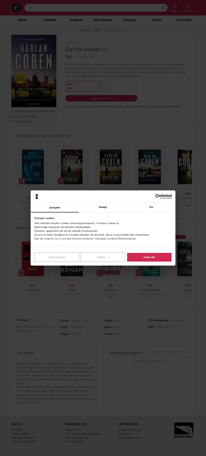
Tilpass (101, 257)
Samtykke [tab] (54, 207)
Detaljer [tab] (103, 207)
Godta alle (149, 257)
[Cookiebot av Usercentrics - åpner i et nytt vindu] (158, 196)
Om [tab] (151, 207)
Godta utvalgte (56, 257)
